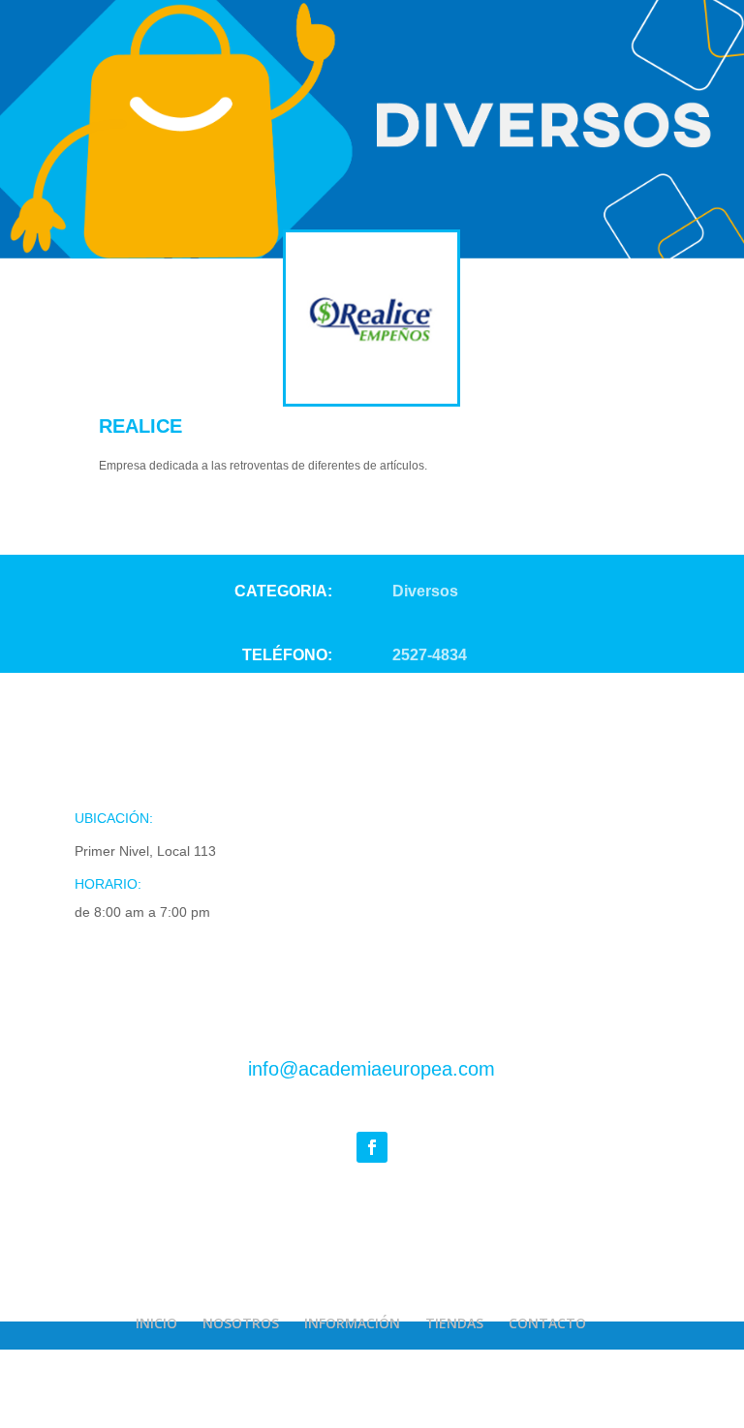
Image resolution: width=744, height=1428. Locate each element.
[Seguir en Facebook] (372, 1147)
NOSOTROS (240, 1323)
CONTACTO (547, 1323)
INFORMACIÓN (352, 1323)
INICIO (156, 1323)
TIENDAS (454, 1323)
